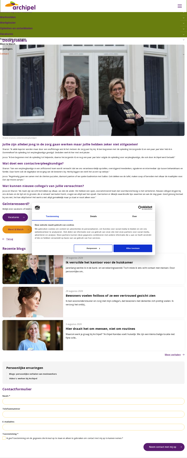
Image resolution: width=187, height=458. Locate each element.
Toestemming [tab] (52, 216)
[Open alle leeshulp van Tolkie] (65, 19)
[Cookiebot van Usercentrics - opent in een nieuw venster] (140, 208)
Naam (5, 391)
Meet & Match (15, 227)
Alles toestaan (133, 248)
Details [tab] (93, 216)
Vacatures (13, 216)
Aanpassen (92, 248)
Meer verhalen (173, 351)
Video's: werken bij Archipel (22, 374)
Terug (9, 236)
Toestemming (9, 428)
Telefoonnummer (11, 404)
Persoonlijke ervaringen (23, 364)
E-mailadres (8, 416)
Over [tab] (134, 216)
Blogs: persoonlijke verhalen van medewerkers (31, 370)
